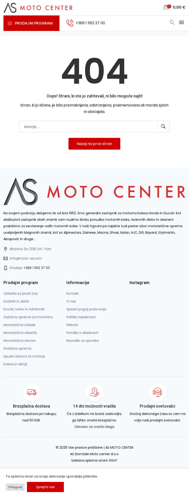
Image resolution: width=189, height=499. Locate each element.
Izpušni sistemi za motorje (24, 356)
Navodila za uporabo (82, 340)
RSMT (113, 460)
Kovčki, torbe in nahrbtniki (23, 309)
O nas (71, 301)
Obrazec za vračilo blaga (94, 426)
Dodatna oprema (17, 348)
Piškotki (72, 325)
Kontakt (72, 293)
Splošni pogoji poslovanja (86, 309)
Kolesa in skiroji (15, 364)
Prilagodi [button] (15, 487)
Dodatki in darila (16, 301)
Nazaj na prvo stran (94, 143)
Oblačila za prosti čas (20, 293)
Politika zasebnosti (81, 317)
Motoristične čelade (19, 325)
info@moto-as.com (26, 258)
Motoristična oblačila (20, 332)
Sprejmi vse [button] (45, 487)
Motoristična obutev (19, 340)
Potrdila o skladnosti (82, 332)
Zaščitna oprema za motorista (28, 317)
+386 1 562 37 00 (37, 268)
